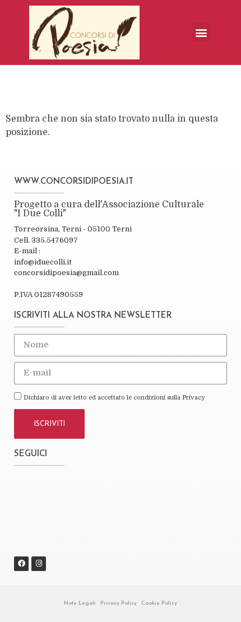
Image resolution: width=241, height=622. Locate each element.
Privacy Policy (118, 603)
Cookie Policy (159, 603)
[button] (201, 32)
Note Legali (80, 603)
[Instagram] (38, 563)
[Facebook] (21, 563)
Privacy (193, 397)
